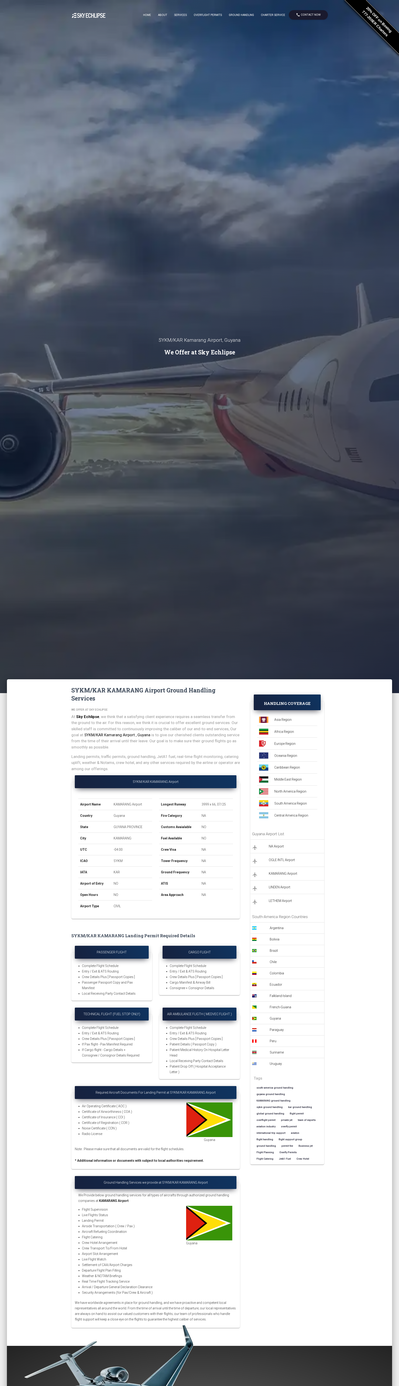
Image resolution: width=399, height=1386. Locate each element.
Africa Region (284, 731)
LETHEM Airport (280, 901)
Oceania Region (285, 755)
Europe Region (285, 743)
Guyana (275, 1018)
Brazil (274, 950)
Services (180, 15)
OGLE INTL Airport (282, 860)
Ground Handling (241, 15)
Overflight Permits (208, 15)
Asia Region (283, 719)
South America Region (290, 803)
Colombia (277, 973)
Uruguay (276, 1064)
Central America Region (291, 815)
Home (147, 15)
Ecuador (276, 984)
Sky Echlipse (87, 716)
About (162, 15)
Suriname (277, 1052)
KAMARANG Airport (283, 873)
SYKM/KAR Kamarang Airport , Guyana (117, 735)
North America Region (290, 791)
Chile (273, 962)
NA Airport (276, 846)
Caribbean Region (287, 767)
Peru (273, 1041)
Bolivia (274, 939)
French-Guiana (280, 1007)
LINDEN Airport (279, 887)
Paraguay (277, 1030)
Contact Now (308, 15)
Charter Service (273, 15)
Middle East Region (288, 779)
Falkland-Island (281, 996)
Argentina (277, 928)
